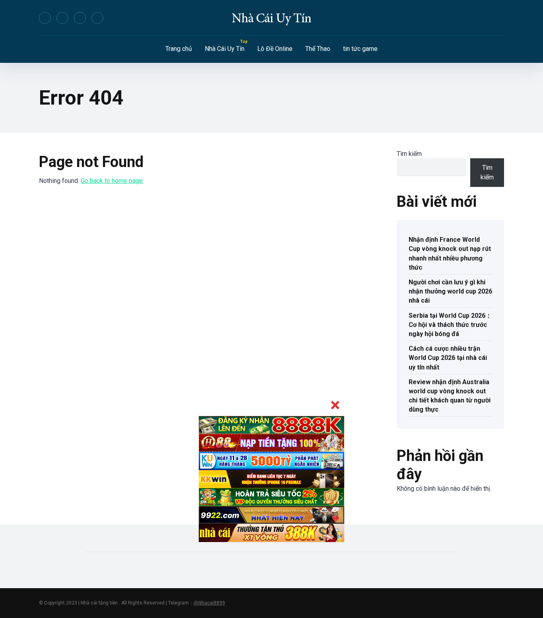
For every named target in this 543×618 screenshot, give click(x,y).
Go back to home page (112, 181)
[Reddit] (97, 18)
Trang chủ (178, 48)
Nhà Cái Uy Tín (224, 48)
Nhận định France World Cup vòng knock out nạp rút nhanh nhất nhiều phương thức (450, 253)
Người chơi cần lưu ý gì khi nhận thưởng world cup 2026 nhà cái (450, 291)
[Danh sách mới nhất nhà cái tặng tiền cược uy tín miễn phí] (271, 18)
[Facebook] (45, 18)
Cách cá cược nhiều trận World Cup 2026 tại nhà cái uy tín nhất (448, 358)
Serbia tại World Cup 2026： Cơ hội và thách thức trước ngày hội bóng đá (450, 325)
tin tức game (360, 48)
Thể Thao (317, 48)
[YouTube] (80, 18)
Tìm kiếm (409, 153)
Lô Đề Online (275, 48)
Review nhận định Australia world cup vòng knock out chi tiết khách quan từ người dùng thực (450, 396)
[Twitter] (62, 18)
